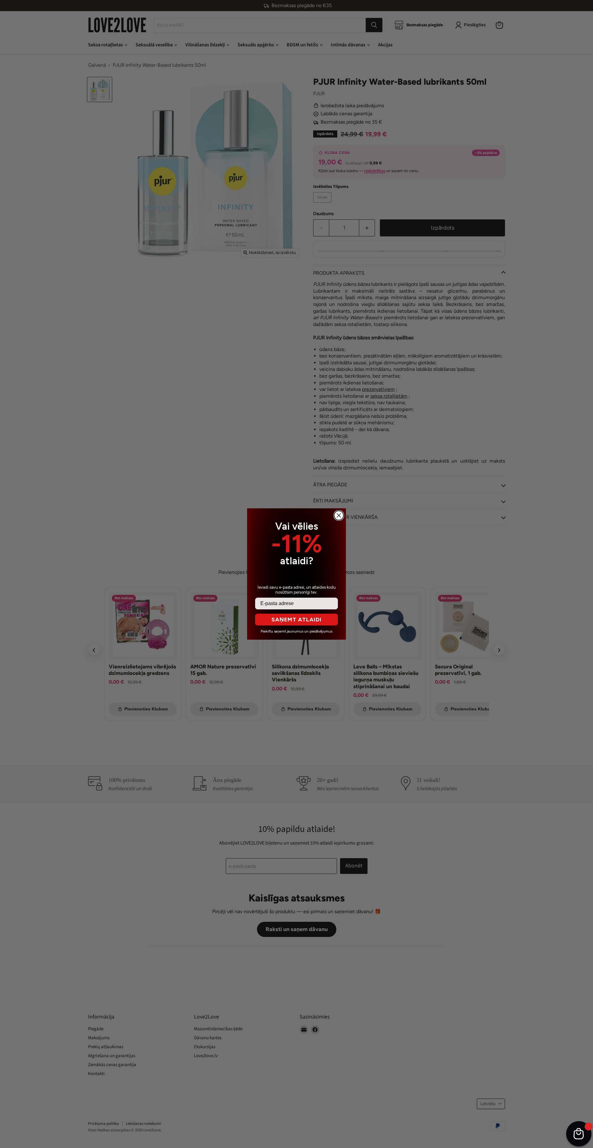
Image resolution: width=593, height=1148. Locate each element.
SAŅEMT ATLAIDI (296, 619)
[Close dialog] (338, 515)
